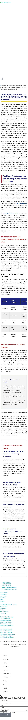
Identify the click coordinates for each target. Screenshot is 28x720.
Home (5, 655)
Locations (6, 673)
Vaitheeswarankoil (21, 203)
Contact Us (6, 692)
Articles (5, 688)
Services (5, 670)
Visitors (5, 681)
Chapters (5, 666)
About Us (5, 659)
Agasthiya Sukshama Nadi (10, 213)
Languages (6, 677)
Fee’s (4, 684)
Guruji (5, 663)
